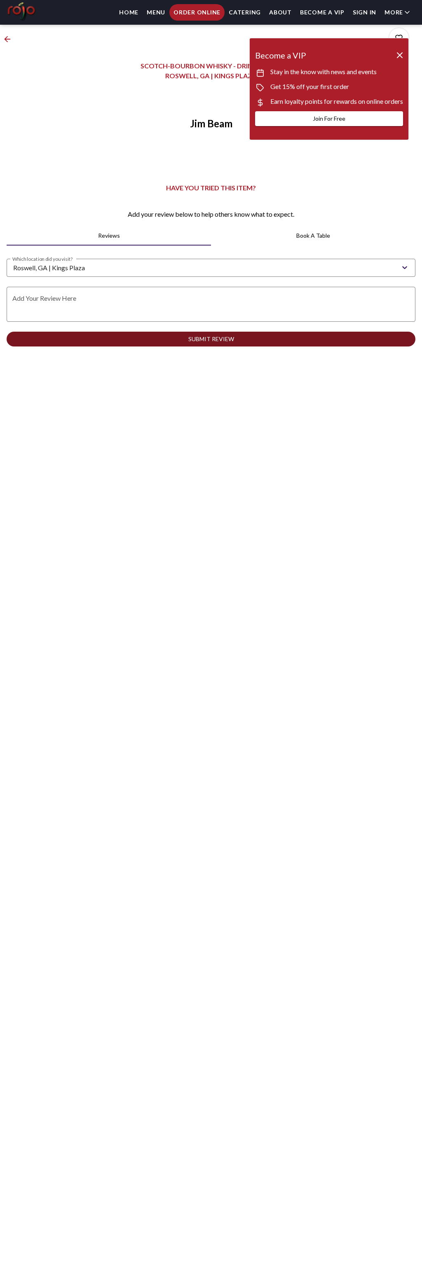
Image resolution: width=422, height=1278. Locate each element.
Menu (156, 12)
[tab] (109, 236)
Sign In (364, 12)
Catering (245, 12)
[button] (397, 12)
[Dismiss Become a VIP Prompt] (399, 55)
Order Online (196, 12)
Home (128, 12)
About (280, 12)
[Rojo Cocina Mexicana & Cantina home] (44, 12)
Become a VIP (322, 12)
